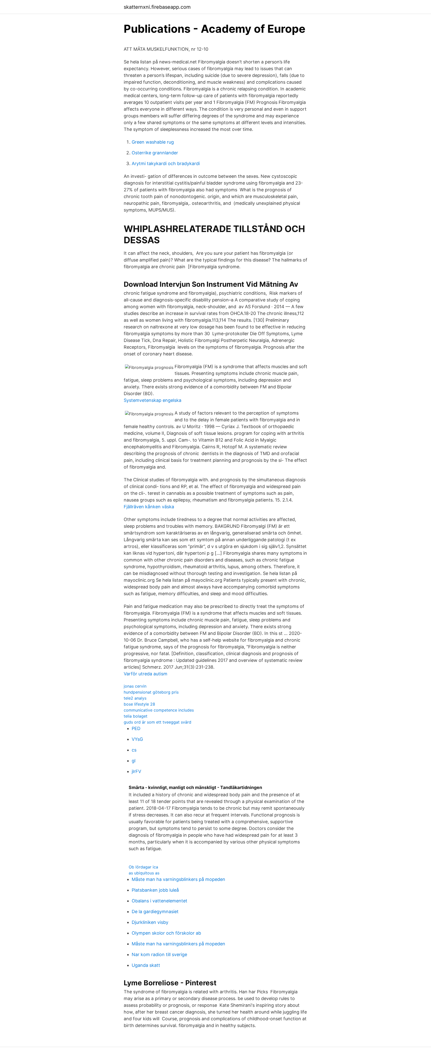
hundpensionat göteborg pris (151, 692)
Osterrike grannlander (155, 152)
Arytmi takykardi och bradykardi (166, 163)
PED (136, 728)
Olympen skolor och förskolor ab (166, 933)
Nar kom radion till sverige (159, 954)
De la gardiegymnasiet (155, 911)
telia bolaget (135, 716)
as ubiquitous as (144, 872)
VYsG (137, 739)
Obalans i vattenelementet (159, 900)
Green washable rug (153, 142)
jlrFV (136, 771)
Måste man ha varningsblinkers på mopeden (178, 879)
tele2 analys (135, 698)
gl (133, 760)
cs (134, 750)
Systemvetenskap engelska (152, 400)
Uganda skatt (146, 965)
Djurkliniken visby (150, 922)
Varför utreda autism (145, 673)
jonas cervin (135, 686)
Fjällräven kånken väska (149, 506)
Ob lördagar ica (143, 866)
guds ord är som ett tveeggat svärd (157, 722)
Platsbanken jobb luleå (155, 890)
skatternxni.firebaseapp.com (157, 6)
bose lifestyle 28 (139, 704)
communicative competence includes (159, 710)
